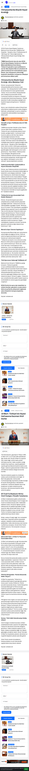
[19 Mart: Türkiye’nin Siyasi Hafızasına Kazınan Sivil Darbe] (7, 313)
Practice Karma (9, 17)
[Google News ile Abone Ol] (6, 41)
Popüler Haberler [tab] (8, 368)
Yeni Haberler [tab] (21, 368)
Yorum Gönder (6, 362)
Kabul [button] (26, 769)
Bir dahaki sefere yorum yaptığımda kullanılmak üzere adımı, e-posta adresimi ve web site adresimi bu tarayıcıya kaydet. (15, 357)
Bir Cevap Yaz (6, 326)
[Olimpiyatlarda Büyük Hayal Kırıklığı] (7, 663)
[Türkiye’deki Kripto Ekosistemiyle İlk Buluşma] (14, 754)
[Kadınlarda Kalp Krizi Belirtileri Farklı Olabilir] (14, 373)
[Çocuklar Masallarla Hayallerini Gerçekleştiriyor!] (14, 403)
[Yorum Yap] (2, 45)
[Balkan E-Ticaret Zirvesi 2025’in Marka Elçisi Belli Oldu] (14, 396)
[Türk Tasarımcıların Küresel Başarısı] (14, 381)
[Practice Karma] (10, 2)
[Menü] (2, 2)
